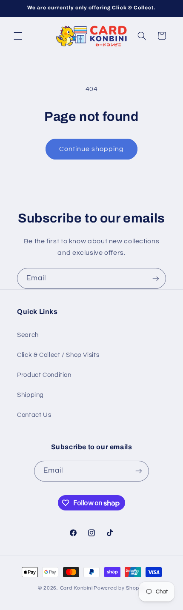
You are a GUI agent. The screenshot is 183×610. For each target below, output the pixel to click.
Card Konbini (76, 588)
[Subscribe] (156, 278)
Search (28, 335)
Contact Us (34, 415)
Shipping (30, 395)
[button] (18, 36)
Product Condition (44, 375)
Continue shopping (91, 148)
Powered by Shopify (119, 588)
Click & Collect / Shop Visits (58, 355)
